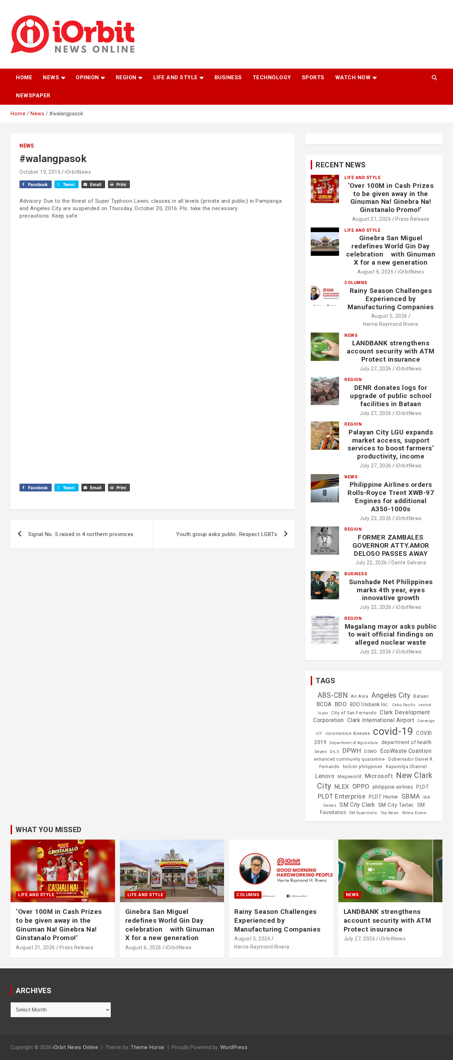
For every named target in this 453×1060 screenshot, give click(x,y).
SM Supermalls (363, 813)
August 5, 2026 (389, 316)
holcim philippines (363, 766)
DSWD (370, 751)
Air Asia (359, 696)
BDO (341, 704)
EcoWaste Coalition (405, 751)
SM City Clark (357, 804)
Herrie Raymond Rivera (390, 324)
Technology (272, 77)
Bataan (421, 696)
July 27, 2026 (375, 368)
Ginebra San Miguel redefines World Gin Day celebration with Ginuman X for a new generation (391, 250)
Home (24, 77)
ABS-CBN (332, 695)
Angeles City (390, 695)
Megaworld (350, 776)
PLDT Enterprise (342, 796)
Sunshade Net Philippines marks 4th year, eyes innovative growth (391, 590)
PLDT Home (383, 797)
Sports (313, 77)
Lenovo (324, 776)
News (51, 77)
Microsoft (379, 775)
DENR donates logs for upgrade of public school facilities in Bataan (390, 396)
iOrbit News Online (75, 1047)
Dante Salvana (408, 562)
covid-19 (393, 731)
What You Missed (49, 829)
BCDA (324, 704)
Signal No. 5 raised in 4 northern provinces (81, 534)
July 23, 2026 (375, 518)
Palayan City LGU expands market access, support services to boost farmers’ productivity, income (391, 444)
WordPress (234, 1047)
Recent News (341, 165)
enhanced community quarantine (349, 759)
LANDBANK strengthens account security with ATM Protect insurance (391, 351)
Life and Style (175, 77)
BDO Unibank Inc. (369, 704)
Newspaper (33, 95)
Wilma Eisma (414, 813)
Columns (355, 282)
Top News (389, 813)
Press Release (412, 219)
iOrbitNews (78, 172)
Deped (321, 751)
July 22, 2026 (371, 562)
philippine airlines (393, 787)
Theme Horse (148, 1047)
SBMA (410, 796)
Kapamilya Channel (406, 766)
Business (228, 77)
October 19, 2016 (40, 172)
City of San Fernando (354, 712)
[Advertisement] (152, 299)
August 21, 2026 (371, 219)
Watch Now (353, 77)
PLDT (422, 787)
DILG (334, 751)
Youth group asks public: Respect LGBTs (226, 534)
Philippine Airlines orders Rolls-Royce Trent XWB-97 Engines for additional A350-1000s (391, 496)
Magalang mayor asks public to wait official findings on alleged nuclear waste (391, 634)
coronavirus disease (348, 733)
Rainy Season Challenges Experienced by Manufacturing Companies (391, 299)
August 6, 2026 (375, 272)
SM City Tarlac (396, 805)
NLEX (341, 786)
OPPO (360, 786)
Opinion (87, 77)
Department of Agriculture (353, 743)
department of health (407, 742)
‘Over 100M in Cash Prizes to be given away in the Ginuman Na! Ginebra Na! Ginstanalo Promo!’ (391, 198)
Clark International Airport (380, 720)
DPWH (352, 750)
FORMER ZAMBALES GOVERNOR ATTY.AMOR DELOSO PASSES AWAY (390, 545)
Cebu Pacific (403, 705)
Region (126, 77)
